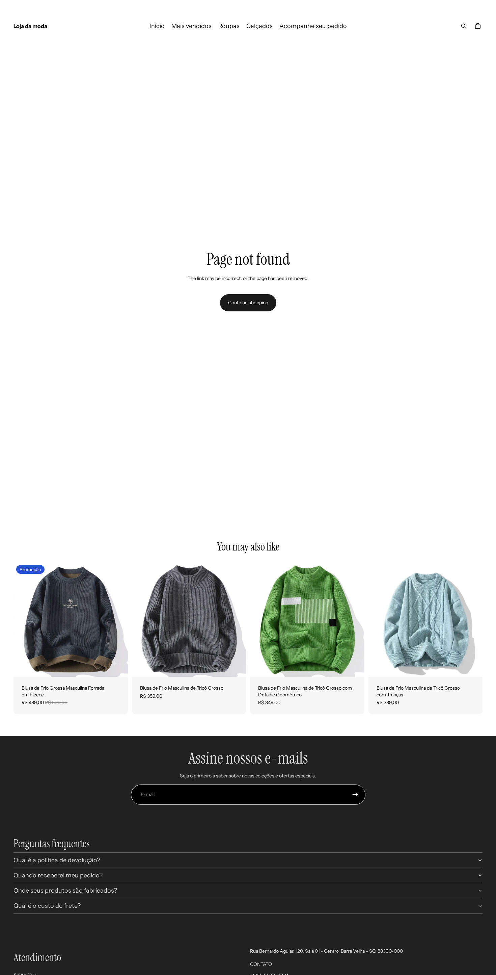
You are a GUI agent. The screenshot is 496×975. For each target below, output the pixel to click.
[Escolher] (117, 666)
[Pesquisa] (463, 26)
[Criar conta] (355, 795)
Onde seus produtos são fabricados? (65, 890)
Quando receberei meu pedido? (58, 875)
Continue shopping (248, 303)
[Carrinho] (477, 26)
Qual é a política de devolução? (56, 860)
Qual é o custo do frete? (47, 905)
